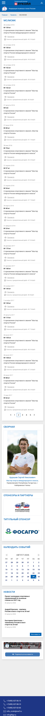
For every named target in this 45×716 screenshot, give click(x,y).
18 (12, 573)
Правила (13, 15)
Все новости (35, 634)
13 (23, 569)
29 (17, 562)
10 (6, 569)
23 (39, 573)
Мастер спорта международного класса (22, 480)
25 (12, 576)
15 (33, 569)
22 (33, 573)
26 (17, 576)
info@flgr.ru (11, 715)
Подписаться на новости (24, 654)
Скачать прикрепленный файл (16, 39)
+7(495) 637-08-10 (14, 704)
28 (12, 562)
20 (23, 573)
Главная (4, 15)
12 (17, 569)
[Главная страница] (4, 8)
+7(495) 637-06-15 (14, 700)
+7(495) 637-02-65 (14, 707)
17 (6, 573)
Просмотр (10, 37)
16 (39, 569)
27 (6, 562)
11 (12, 569)
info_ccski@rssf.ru (14, 711)
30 (23, 562)
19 (17, 573)
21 (28, 573)
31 (28, 562)
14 (28, 569)
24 (6, 576)
